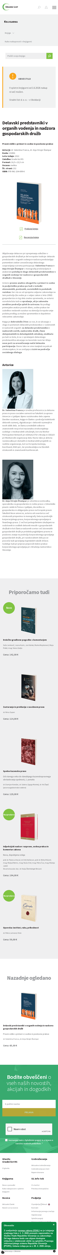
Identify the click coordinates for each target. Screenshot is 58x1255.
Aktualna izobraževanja (40, 1165)
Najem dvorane (37, 1172)
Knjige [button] (8, 33)
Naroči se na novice (10, 1208)
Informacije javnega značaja (42, 1211)
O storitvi (35, 1185)
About (44, 1204)
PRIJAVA (29, 1112)
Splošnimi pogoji (33, 1140)
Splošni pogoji (37, 1218)
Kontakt (34, 1208)
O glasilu (5, 1168)
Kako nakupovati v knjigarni (18, 41)
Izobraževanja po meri (40, 1169)
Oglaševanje (36, 1215)
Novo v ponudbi (8, 1185)
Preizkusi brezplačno (40, 1188)
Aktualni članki (8, 1204)
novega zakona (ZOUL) (29, 1230)
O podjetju (35, 1204)
